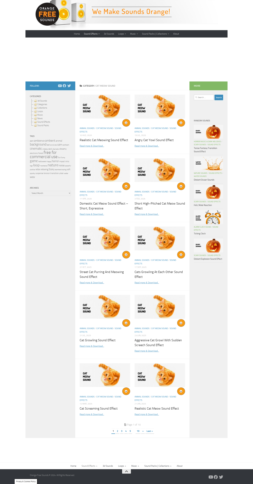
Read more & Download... (92, 145)
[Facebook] (64, 85)
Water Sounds (200, 176)
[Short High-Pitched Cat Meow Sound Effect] (160, 170)
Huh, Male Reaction (203, 205)
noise (62, 165)
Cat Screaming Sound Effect (99, 408)
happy (49, 161)
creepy (45, 149)
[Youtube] (59, 85)
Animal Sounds (87, 128)
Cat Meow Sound (104, 128)
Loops (121, 33)
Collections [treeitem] (42, 108)
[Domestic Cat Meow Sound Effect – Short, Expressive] (105, 170)
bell (48, 145)
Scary (51, 169)
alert (32, 141)
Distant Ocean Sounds (204, 179)
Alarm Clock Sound (202, 227)
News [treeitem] (40, 118)
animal (59, 140)
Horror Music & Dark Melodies (207, 142)
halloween (42, 161)
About (176, 33)
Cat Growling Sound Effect (98, 340)
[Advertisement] (126, 59)
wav (32, 177)
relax (38, 169)
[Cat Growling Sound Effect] (105, 307)
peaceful (68, 166)
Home (77, 33)
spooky (32, 173)
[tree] (50, 113)
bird (51, 145)
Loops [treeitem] (40, 111)
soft (68, 169)
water (66, 173)
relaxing (44, 169)
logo (31, 166)
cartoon (66, 145)
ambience (39, 140)
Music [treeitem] (40, 115)
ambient (50, 140)
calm (59, 144)
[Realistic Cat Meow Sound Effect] (160, 375)
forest (40, 153)
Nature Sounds (200, 173)
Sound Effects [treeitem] (43, 122)
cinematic (36, 148)
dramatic (56, 149)
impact (62, 161)
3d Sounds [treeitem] (42, 100)
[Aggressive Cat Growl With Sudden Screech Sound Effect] (160, 307)
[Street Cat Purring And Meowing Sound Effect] (105, 238)
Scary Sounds (200, 145)
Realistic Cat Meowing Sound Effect (104, 140)
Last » (150, 431)
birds (55, 145)
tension (47, 173)
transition (54, 173)
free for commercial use (44, 154)
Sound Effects (91, 33)
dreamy (62, 149)
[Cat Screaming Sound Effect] (105, 375)
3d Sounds (109, 33)
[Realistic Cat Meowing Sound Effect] (105, 107)
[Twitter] (69, 85)
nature (53, 165)
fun (59, 157)
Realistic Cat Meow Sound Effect (157, 408)
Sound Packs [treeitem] (43, 125)
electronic (34, 153)
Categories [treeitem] (42, 104)
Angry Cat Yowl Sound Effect (154, 140)
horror (55, 161)
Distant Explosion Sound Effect (208, 259)
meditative (43, 166)
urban (61, 173)
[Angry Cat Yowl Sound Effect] (160, 107)
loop (36, 165)
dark (50, 149)
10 (138, 431)
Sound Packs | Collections (154, 33)
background (38, 144)
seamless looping (60, 170)
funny (63, 157)
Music (133, 33)
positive (32, 170)
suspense (39, 173)
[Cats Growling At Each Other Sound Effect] (160, 238)
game (34, 161)
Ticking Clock (200, 233)
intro (67, 161)
